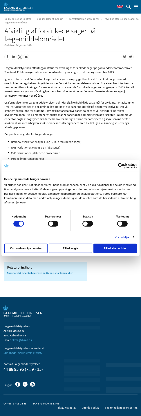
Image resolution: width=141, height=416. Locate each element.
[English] (120, 7)
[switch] (53, 224)
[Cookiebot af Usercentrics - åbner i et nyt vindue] (121, 165)
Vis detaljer (122, 237)
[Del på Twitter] (20, 57)
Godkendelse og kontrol (17, 18)
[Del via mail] (26, 57)
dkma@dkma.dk (22, 340)
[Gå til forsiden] (18, 6)
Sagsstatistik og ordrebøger (84, 18)
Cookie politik (90, 407)
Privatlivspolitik (66, 407)
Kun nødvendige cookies (26, 248)
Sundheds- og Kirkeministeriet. (22, 353)
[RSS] (32, 386)
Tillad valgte (70, 248)
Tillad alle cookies (115, 248)
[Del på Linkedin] (14, 57)
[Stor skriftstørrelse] (124, 57)
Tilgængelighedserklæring (121, 407)
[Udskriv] (131, 57)
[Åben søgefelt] (128, 7)
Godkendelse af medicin (50, 18)
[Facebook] (18, 386)
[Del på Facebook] (7, 57)
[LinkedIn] (25, 386)
